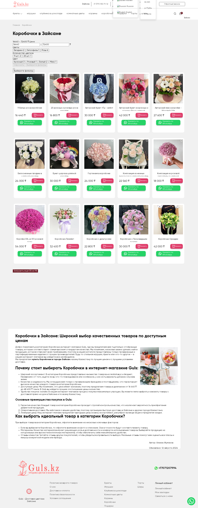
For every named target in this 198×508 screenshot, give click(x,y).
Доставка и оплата (60, 491)
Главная (16, 25)
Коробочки (107, 14)
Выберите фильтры (36, 65)
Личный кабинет (163, 489)
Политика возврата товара (63, 483)
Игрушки (31, 14)
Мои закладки (162, 492)
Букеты (16, 14)
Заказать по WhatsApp (29, 122)
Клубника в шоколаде (51, 14)
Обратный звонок (172, 4)
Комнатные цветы (75, 14)
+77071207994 (167, 468)
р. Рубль (148, 8)
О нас (53, 487)
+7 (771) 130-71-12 (101, 4)
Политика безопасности (62, 495)
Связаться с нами (164, 496)
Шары (144, 14)
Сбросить (19, 65)
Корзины (93, 14)
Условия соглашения (60, 498)
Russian (130, 6)
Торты (134, 14)
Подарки (122, 14)
